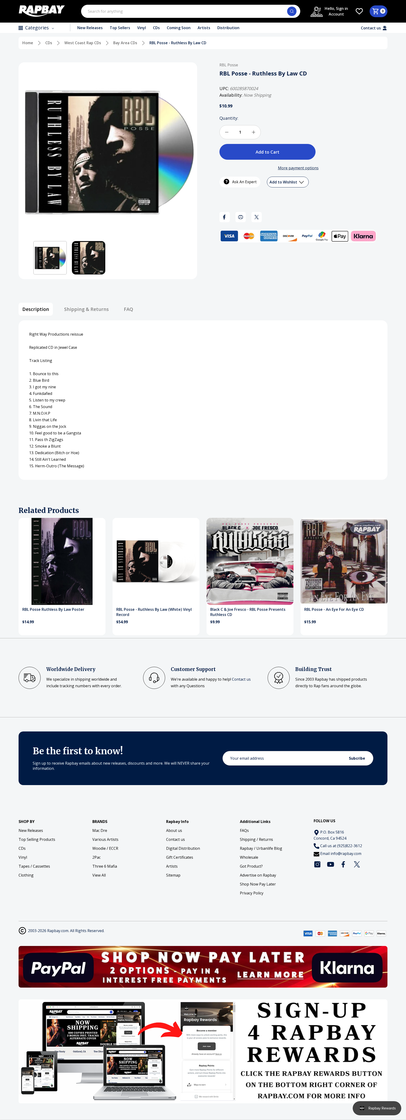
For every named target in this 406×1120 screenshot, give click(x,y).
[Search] (292, 11)
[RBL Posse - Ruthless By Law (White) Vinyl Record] (156, 561)
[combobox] (190, 11)
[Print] (240, 217)
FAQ (128, 309)
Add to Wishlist (283, 182)
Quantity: (228, 118)
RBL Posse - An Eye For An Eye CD (334, 609)
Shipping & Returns (86, 309)
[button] (50, 257)
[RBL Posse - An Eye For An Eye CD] (344, 561)
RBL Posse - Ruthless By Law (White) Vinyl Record (154, 612)
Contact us (241, 679)
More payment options (298, 168)
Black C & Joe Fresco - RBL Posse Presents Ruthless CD (247, 612)
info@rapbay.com (346, 853)
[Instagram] (317, 864)
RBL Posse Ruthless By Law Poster (53, 609)
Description (35, 309)
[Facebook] (224, 217)
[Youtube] (330, 864)
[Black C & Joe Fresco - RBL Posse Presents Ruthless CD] (250, 561)
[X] (256, 217)
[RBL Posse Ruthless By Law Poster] (62, 561)
